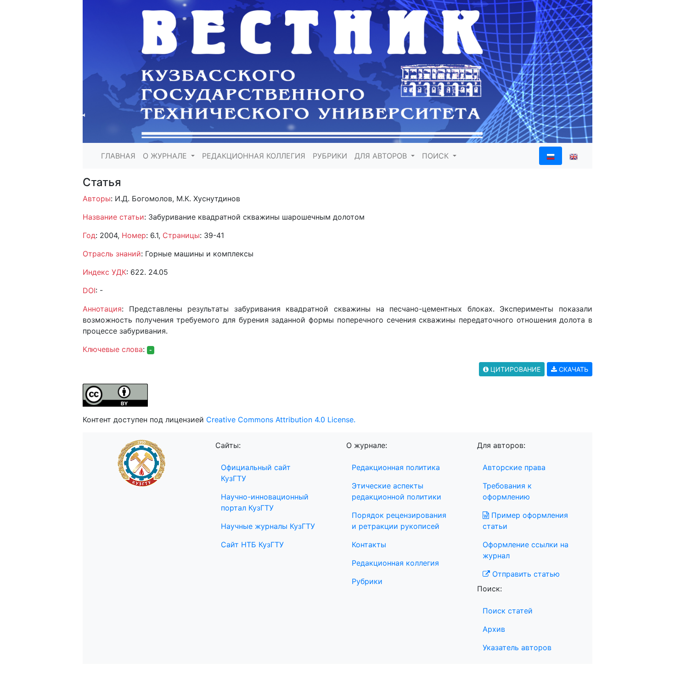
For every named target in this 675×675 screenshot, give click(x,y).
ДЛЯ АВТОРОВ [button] (381, 155)
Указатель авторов (517, 647)
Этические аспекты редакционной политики (396, 491)
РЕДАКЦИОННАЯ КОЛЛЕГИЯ (253, 155)
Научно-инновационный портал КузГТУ (265, 502)
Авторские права (514, 467)
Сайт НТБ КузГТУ (252, 544)
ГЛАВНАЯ (118, 155)
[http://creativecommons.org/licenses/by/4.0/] (115, 394)
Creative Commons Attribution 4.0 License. (280, 419)
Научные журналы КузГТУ (268, 526)
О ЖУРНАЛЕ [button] (166, 155)
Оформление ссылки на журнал (525, 550)
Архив (494, 629)
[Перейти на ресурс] (337, 70)
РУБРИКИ (330, 155)
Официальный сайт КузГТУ (256, 473)
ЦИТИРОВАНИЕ (514, 369)
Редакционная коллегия (395, 562)
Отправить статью (525, 574)
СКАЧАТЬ (572, 369)
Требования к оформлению (507, 491)
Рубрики (367, 581)
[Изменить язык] (573, 156)
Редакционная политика (396, 467)
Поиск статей (508, 610)
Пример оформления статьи (525, 521)
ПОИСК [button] (436, 155)
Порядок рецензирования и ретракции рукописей (399, 521)
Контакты (369, 544)
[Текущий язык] (550, 156)
